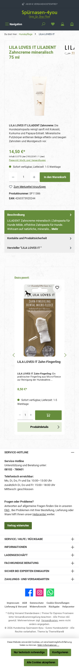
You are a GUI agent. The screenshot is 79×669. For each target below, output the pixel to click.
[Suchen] (43, 24)
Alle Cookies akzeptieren (41, 662)
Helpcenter (39, 514)
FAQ (7, 510)
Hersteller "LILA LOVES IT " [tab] (24, 247)
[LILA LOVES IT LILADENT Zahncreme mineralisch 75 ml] (39, 96)
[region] (39, 96)
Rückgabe (54, 606)
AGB (24, 603)
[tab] (39, 222)
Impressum (13, 603)
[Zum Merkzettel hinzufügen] (57, 288)
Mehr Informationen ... (48, 645)
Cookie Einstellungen (58, 603)
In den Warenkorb (55, 177)
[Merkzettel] (53, 24)
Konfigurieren (60, 652)
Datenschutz (37, 603)
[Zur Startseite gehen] (39, 15)
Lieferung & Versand (16, 606)
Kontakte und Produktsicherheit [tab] (27, 238)
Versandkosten (49, 620)
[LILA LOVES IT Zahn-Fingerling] (39, 320)
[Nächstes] (65, 355)
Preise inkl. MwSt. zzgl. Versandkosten (27, 160)
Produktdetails (39, 427)
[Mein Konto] (62, 24)
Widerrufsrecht (38, 606)
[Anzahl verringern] (13, 177)
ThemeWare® (56, 631)
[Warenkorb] (72, 24)
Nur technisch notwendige (29, 652)
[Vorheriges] (14, 355)
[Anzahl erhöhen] (34, 177)
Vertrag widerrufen (18, 525)
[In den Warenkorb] (48, 415)
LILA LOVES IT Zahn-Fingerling (39, 362)
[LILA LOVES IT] (67, 54)
